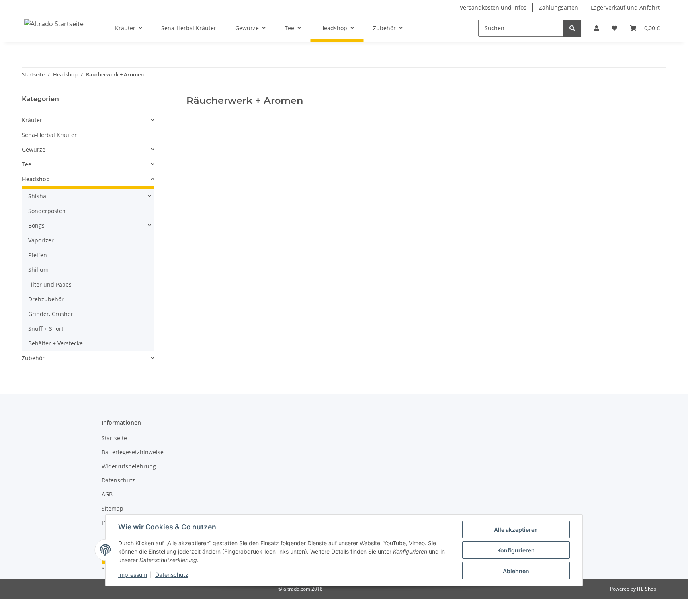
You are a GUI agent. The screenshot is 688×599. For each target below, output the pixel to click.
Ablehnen (516, 571)
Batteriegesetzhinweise (133, 452)
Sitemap (112, 508)
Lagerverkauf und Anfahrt (625, 7)
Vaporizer (41, 240)
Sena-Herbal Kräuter (49, 135)
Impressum (132, 574)
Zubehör (33, 358)
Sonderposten (47, 211)
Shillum (38, 269)
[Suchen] (572, 28)
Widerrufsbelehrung (129, 466)
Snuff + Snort (45, 328)
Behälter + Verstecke (55, 343)
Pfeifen (37, 255)
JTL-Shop (646, 588)
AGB (107, 494)
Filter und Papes (50, 284)
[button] (596, 28)
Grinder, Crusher (50, 314)
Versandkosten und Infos (493, 7)
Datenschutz (171, 574)
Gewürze (33, 149)
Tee (26, 164)
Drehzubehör (46, 299)
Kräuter (32, 120)
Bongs (36, 225)
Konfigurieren (516, 550)
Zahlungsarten (558, 7)
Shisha (37, 196)
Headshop (36, 179)
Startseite (114, 438)
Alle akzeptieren (516, 529)
